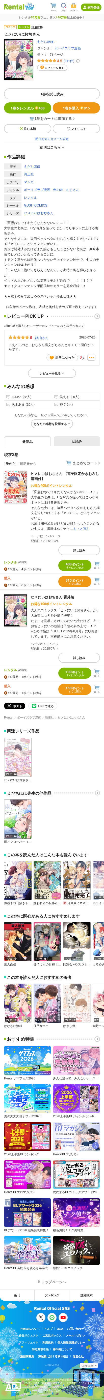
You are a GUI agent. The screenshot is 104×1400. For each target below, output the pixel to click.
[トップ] (14, 6)
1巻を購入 (76, 107)
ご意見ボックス (52, 1335)
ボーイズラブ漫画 (68, 48)
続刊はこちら (50, 147)
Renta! (8, 717)
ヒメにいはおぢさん (39, 212)
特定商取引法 (40, 1349)
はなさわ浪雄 (13, 1026)
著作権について (62, 1349)
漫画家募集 (27, 1356)
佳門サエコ (41, 1026)
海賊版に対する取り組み (53, 1356)
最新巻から (28, 463)
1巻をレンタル (28, 107)
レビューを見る (50, 373)
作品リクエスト (28, 1335)
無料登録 (93, 7)
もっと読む (81, 528)
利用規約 (48, 1342)
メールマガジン (75, 1335)
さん (41, 337)
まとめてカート (84, 462)
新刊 (17, 1295)
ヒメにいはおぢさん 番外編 (52, 596)
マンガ (29, 181)
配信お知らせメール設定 (52, 138)
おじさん (72, 189)
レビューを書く (54, 68)
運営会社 (78, 1356)
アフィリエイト (28, 1342)
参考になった (65, 357)
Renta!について (30, 1328)
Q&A (60, 1328)
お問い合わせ (75, 1328)
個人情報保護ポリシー (71, 1342)
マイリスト (78, 128)
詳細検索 (87, 1295)
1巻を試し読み (52, 93)
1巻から (10, 463)
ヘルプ (48, 1328)
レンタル (30, 197)
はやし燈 (69, 1026)
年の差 (58, 189)
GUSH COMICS (35, 205)
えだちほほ (45, 41)
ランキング (51, 1295)
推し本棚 (30, 128)
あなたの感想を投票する (50, 423)
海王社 (29, 174)
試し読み (79, 550)
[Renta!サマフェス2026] (29, 7)
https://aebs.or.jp (35, 1393)
